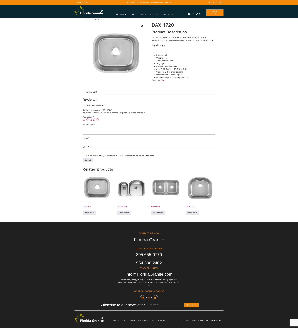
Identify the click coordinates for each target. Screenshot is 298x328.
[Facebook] (189, 14)
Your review (89, 125)
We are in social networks (149, 292)
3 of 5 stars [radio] (90, 119)
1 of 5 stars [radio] (84, 119)
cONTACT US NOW (149, 234)
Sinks (133, 14)
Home (85, 19)
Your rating (88, 117)
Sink (90, 19)
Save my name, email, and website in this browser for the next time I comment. (119, 156)
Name (86, 138)
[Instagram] (193, 14)
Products (120, 14)
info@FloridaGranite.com (149, 274)
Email (86, 147)
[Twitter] (197, 14)
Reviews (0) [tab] (91, 92)
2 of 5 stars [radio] (87, 119)
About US (154, 14)
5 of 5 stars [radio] (97, 119)
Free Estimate (168, 14)
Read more (90, 212)
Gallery (143, 14)
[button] (142, 26)
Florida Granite (149, 239)
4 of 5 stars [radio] (94, 119)
